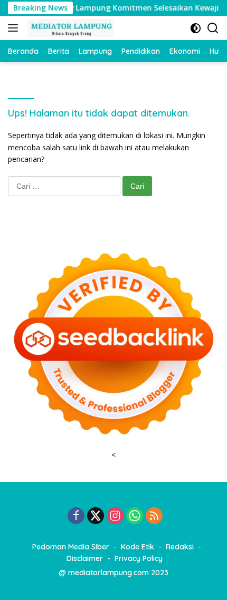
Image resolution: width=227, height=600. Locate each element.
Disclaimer (85, 558)
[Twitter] (95, 516)
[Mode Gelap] (196, 28)
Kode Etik (137, 546)
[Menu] (15, 28)
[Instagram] (115, 516)
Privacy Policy (139, 558)
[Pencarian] (213, 28)
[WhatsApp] (134, 516)
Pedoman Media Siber (70, 546)
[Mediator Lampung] (69, 28)
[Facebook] (76, 516)
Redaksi (180, 546)
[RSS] (154, 516)
